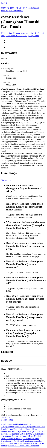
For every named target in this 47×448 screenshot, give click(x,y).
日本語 (22, 8)
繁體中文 (14, 8)
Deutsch (35, 8)
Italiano (11, 10)
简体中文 (5, 8)
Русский (19, 10)
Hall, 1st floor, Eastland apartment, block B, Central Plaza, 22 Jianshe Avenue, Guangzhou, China (22, 34)
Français (4, 10)
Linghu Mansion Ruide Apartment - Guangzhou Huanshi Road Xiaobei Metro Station (23, 436)
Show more (6, 180)
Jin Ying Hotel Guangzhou (22, 441)
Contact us (5, 417)
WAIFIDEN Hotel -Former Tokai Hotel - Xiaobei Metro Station (23, 429)
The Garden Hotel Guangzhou (26, 446)
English (4, 3)
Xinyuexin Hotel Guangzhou (23, 427)
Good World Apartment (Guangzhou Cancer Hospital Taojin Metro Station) (22, 432)
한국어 (29, 8)
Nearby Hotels (7, 420)
